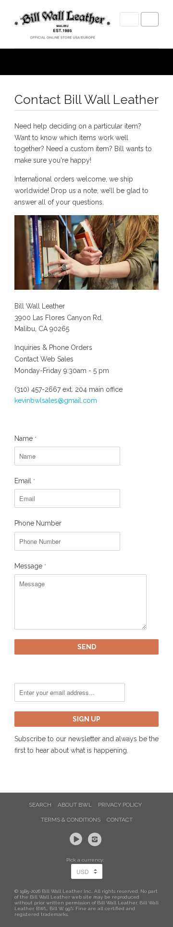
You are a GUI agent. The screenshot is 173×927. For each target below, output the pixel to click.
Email (24, 481)
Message (30, 566)
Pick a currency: (86, 860)
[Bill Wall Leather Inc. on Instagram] (96, 839)
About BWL (75, 804)
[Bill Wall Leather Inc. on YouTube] (77, 839)
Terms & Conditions (70, 819)
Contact (120, 819)
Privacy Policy (120, 804)
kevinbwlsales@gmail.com (55, 400)
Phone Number (38, 523)
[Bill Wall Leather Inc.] (62, 26)
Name (25, 438)
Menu (129, 19)
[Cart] (150, 19)
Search (40, 804)
